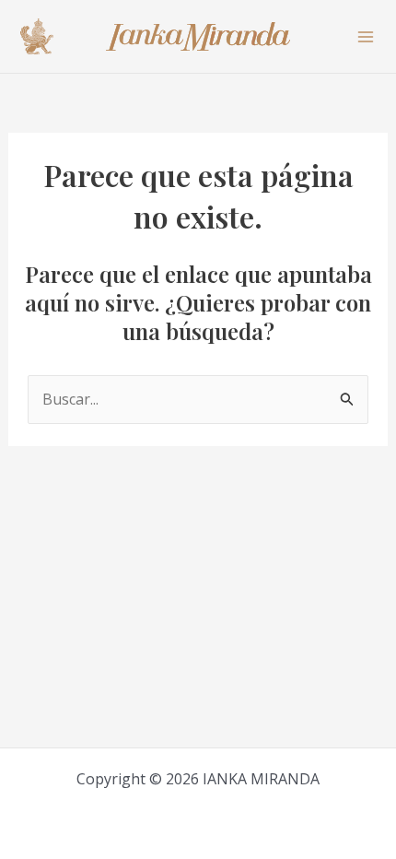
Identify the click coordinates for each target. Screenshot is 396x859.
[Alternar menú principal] (365, 36)
